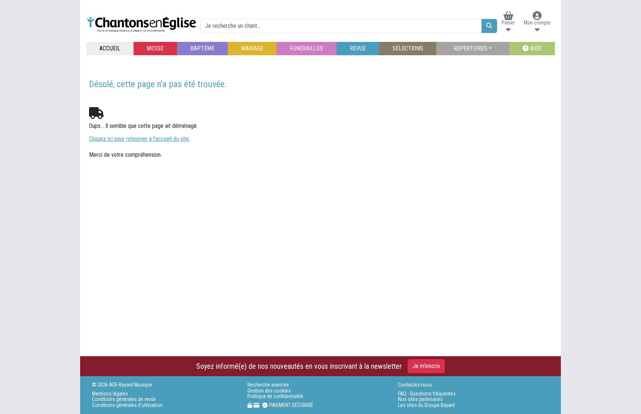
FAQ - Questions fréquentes (427, 394)
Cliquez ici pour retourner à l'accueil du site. (139, 138)
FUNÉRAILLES (306, 48)
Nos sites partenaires (420, 399)
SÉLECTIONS (407, 48)
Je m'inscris (426, 366)
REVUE (358, 48)
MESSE (155, 48)
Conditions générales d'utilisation (127, 405)
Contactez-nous (415, 385)
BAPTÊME (202, 48)
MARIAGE (252, 48)
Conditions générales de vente (124, 399)
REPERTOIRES (470, 48)
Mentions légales (110, 394)
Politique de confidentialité (275, 396)
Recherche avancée (268, 385)
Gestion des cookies (269, 391)
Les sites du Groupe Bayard (426, 405)
